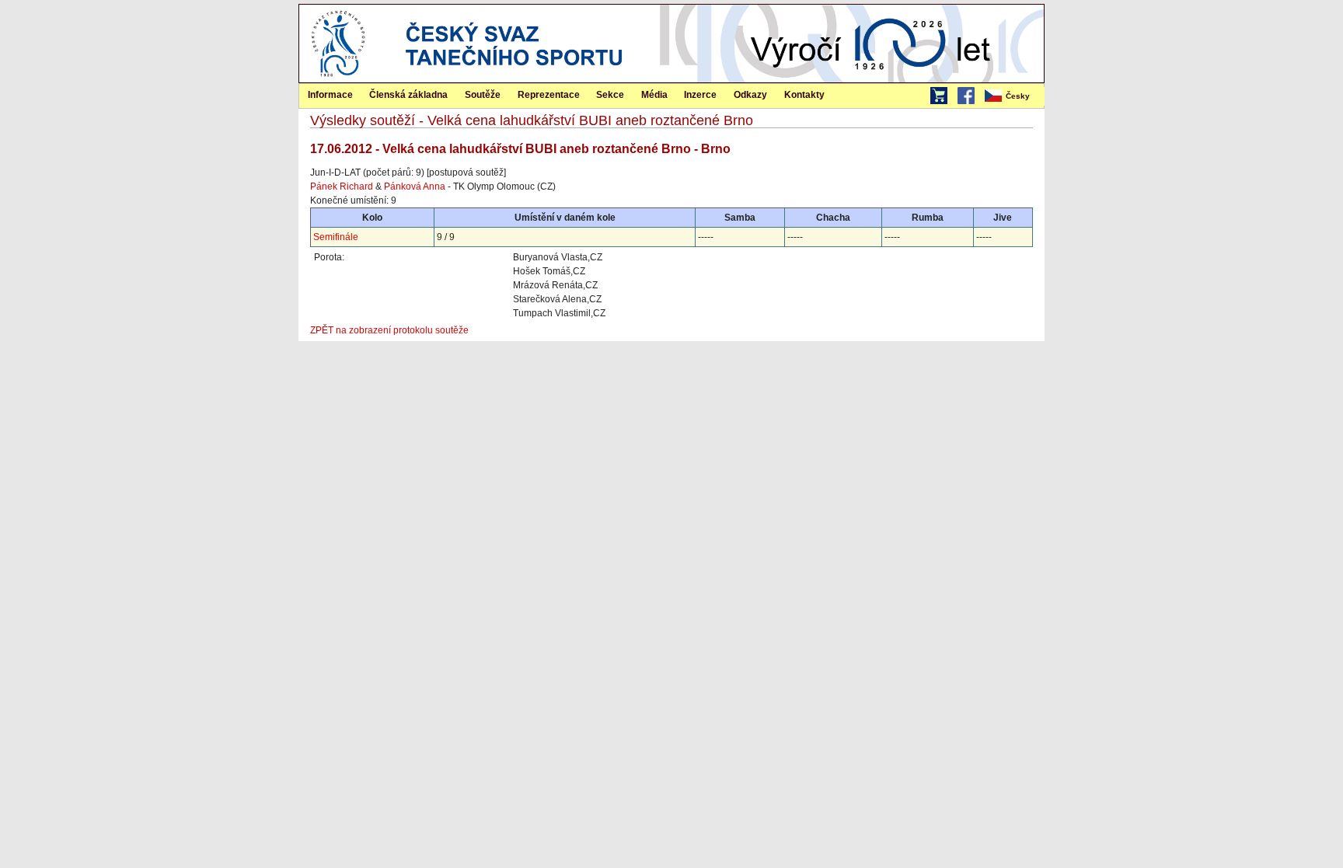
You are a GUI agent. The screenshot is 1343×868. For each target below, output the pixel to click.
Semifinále (335, 237)
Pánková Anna (414, 186)
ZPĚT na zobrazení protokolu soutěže (389, 330)
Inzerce (700, 94)
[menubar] (1013, 96)
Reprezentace (549, 94)
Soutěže (483, 94)
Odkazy (750, 94)
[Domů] (338, 79)
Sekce (610, 94)
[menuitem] (1013, 96)
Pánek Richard (341, 186)
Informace (330, 94)
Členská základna (408, 94)
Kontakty (804, 94)
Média (654, 94)
